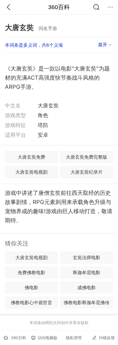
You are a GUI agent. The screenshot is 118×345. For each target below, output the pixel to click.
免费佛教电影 (31, 272)
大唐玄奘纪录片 (86, 172)
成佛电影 (86, 287)
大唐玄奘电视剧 (31, 172)
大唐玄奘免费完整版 (86, 157)
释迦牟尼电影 (86, 272)
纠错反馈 (107, 337)
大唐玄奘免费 (31, 157)
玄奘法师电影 (86, 257)
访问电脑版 (47, 337)
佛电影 (31, 287)
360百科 (59, 7)
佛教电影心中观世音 (31, 302)
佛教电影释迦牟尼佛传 (86, 302)
